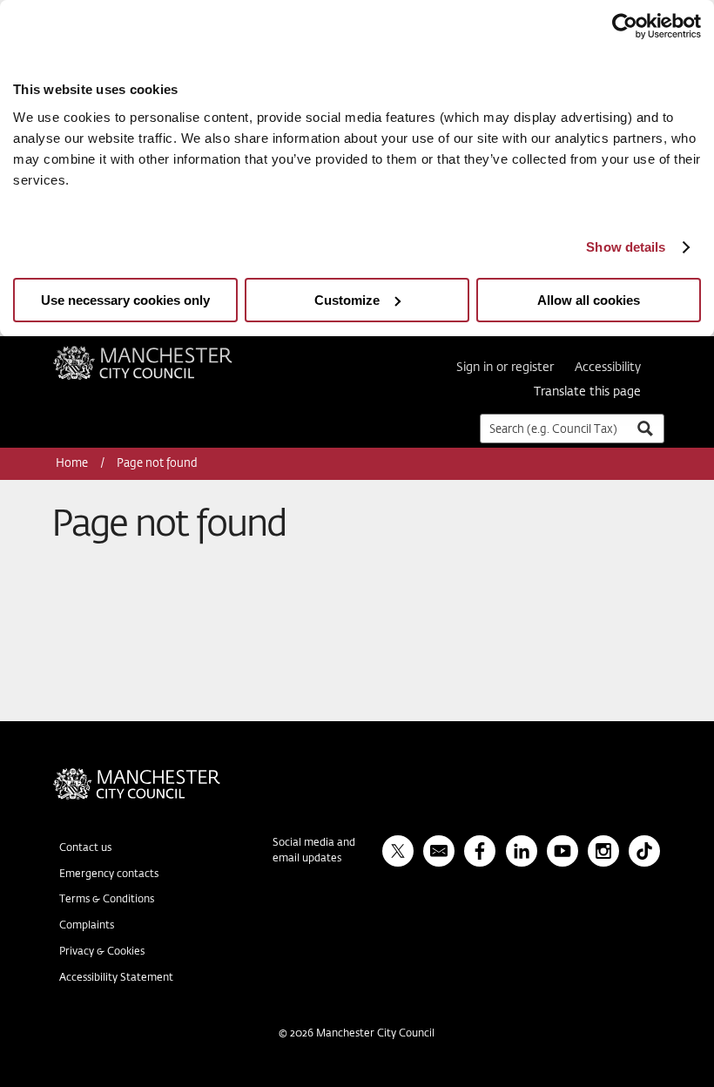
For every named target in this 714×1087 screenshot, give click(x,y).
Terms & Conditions (106, 900)
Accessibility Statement (116, 978)
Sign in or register (505, 367)
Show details (625, 247)
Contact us (85, 848)
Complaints (86, 926)
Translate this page (587, 392)
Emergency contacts (108, 874)
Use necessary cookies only (125, 300)
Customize (347, 300)
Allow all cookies (588, 300)
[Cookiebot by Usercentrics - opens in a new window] (625, 26)
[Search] (644, 428)
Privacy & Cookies (102, 952)
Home (73, 463)
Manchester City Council (166, 353)
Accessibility (608, 367)
